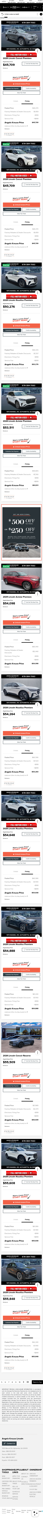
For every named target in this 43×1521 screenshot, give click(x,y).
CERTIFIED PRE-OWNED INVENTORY (7, 1484)
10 (19, 1382)
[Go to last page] (27, 1382)
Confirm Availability (31, 88)
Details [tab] (15, 101)
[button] (37, 50)
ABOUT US (24, 1474)
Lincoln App (33, 1489)
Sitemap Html (23, 1511)
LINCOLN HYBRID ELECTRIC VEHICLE (35, 1494)
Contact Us (10, 1443)
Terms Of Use (13, 1511)
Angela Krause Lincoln (4, 1511)
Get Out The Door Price (32, 63)
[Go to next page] (23, 1382)
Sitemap (18, 1511)
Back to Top (37, 1382)
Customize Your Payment (12, 88)
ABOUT (24, 1470)
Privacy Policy (9, 1511)
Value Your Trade (21, 92)
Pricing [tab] (27, 101)
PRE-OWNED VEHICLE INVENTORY (6, 1491)
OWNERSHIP (36, 1470)
